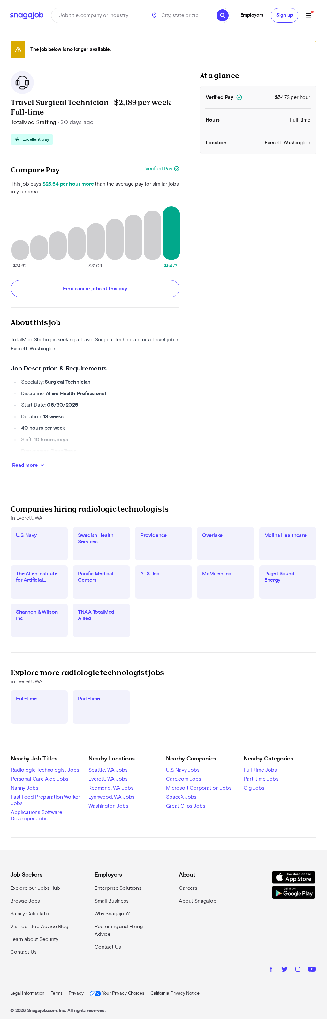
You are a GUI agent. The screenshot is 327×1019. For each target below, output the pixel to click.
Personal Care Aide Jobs (39, 779)
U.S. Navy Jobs (183, 770)
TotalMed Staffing (33, 122)
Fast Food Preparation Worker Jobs (45, 800)
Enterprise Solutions (118, 888)
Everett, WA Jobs (107, 779)
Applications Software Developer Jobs (36, 815)
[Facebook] (271, 970)
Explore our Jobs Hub (35, 888)
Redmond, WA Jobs (110, 788)
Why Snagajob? (112, 913)
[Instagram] (297, 970)
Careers (188, 888)
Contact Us (23, 952)
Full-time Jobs (260, 770)
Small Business (112, 901)
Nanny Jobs (24, 788)
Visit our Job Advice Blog (39, 926)
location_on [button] (154, 15)
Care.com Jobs (183, 779)
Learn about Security (34, 939)
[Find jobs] (223, 15)
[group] (32, 139)
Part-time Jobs (261, 779)
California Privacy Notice (174, 993)
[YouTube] (312, 970)
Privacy (76, 993)
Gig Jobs (254, 788)
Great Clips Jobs (185, 805)
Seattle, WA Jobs (107, 770)
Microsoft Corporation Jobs (199, 788)
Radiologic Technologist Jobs (45, 770)
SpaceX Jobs (181, 797)
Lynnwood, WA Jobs (111, 797)
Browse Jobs (25, 901)
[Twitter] (284, 970)
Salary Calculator (30, 913)
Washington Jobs (108, 805)
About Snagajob (198, 901)
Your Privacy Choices (123, 993)
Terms (56, 993)
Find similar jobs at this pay (95, 288)
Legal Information (27, 993)
